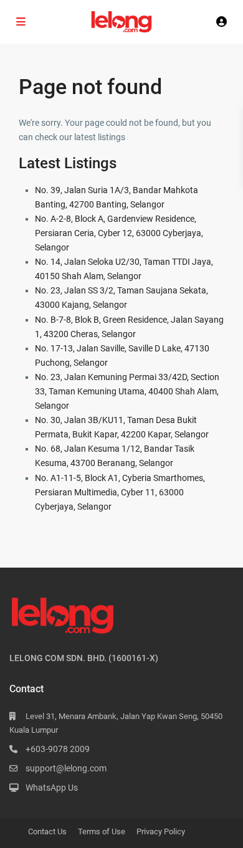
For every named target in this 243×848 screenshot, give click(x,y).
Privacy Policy (160, 831)
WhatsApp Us (52, 788)
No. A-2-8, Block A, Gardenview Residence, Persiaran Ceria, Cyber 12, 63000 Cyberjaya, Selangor (119, 233)
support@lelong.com (66, 768)
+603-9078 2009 (58, 749)
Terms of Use (101, 831)
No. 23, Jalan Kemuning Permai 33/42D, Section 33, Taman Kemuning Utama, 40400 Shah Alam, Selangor (127, 391)
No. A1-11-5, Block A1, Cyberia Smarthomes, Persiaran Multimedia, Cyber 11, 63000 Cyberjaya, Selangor (120, 492)
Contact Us (47, 831)
